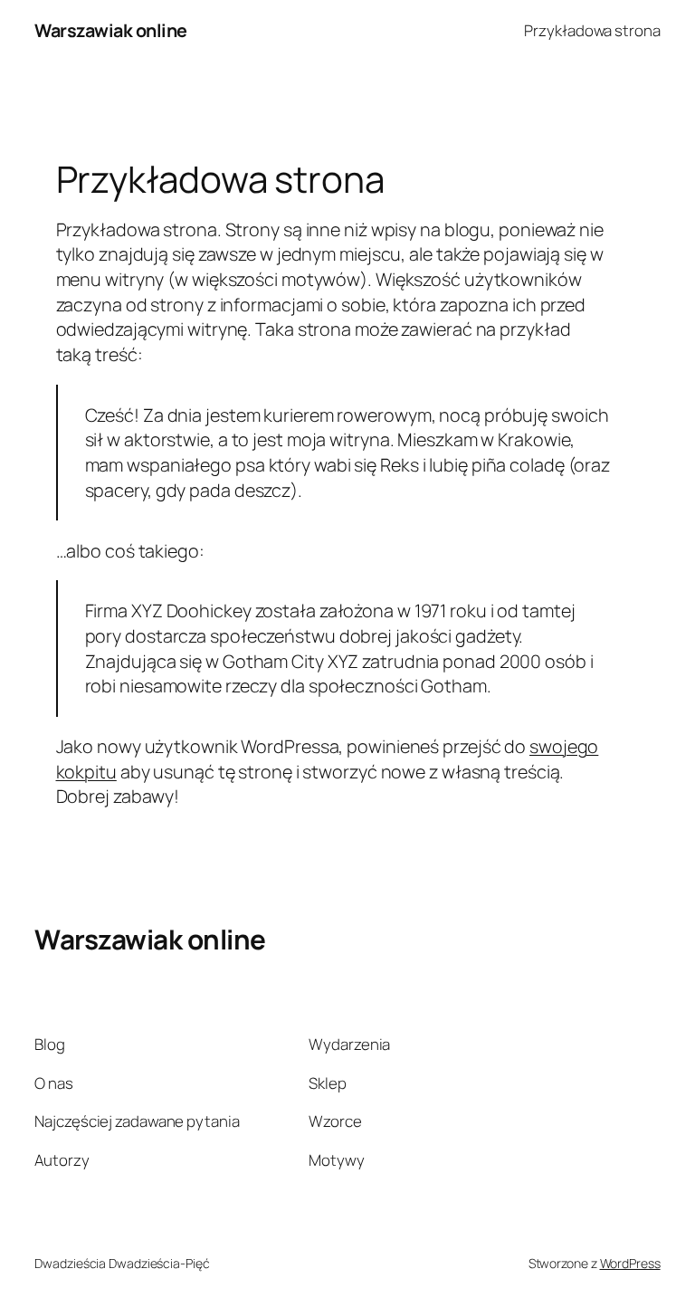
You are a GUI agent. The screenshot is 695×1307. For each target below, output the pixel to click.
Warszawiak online (110, 30)
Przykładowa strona (592, 30)
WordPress (630, 1263)
